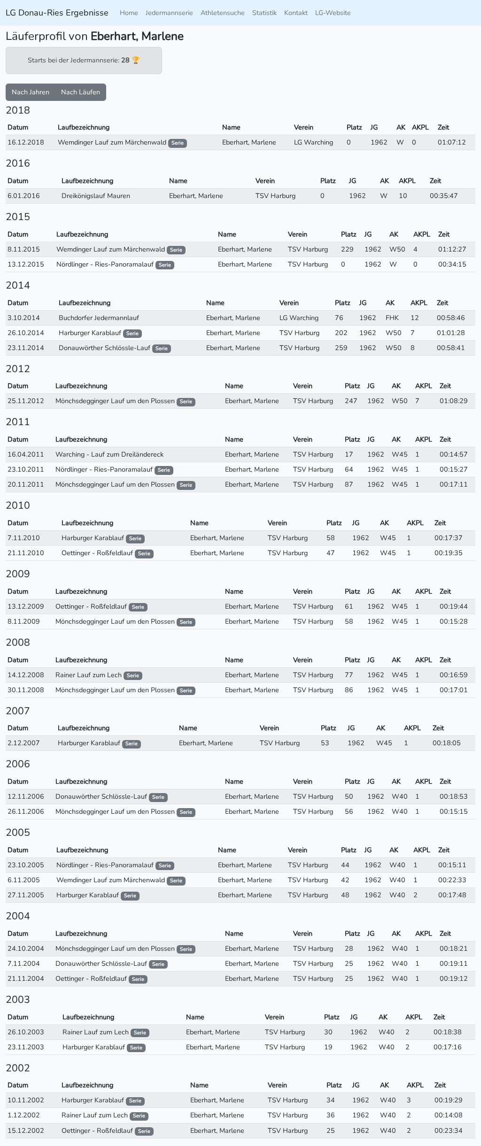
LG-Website (333, 12)
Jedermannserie (169, 12)
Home (129, 12)
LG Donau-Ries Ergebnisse (57, 12)
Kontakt (296, 12)
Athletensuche (223, 12)
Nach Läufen (80, 92)
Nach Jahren (30, 92)
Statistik (264, 12)
